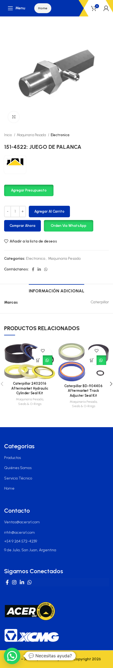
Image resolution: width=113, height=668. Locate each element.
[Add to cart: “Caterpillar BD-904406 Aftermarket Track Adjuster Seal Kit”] (92, 360)
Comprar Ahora (22, 226)
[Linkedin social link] (39, 269)
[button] (28, 190)
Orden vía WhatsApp (68, 226)
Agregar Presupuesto (29, 190)
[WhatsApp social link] (46, 269)
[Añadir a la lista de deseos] (43, 350)
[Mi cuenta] (106, 8)
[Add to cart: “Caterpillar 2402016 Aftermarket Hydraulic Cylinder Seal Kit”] (38, 360)
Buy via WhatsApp (47, 360)
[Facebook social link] (33, 269)
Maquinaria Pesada (32, 135)
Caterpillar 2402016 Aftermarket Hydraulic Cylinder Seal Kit (29, 388)
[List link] (56, 458)
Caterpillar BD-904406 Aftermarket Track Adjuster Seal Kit (83, 391)
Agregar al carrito (49, 211)
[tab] (56, 290)
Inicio (8, 135)
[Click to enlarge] (13, 117)
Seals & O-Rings (29, 404)
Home (42, 8)
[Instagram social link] (14, 582)
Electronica (60, 135)
